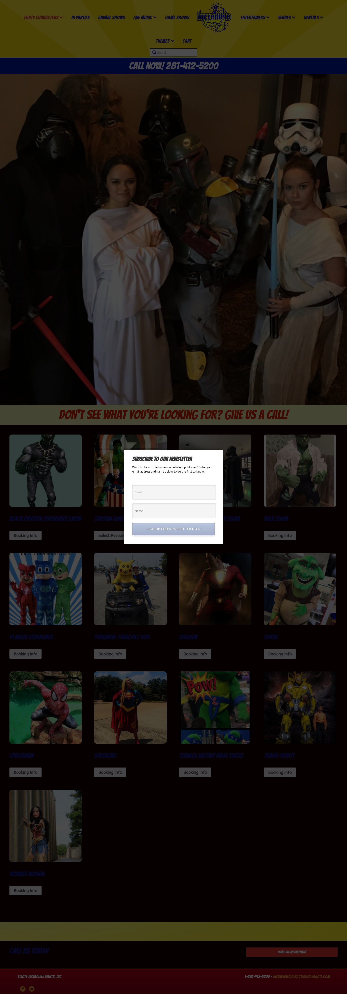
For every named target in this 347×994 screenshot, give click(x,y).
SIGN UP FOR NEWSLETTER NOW (174, 529)
